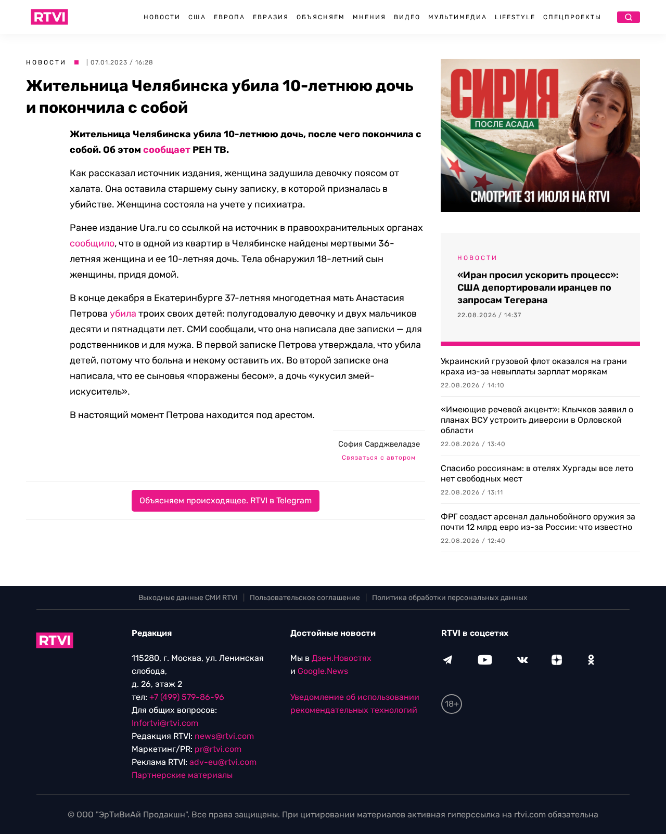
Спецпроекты (572, 17)
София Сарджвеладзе (379, 444)
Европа (229, 17)
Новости (162, 17)
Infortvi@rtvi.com (165, 723)
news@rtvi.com (224, 736)
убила (123, 313)
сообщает (166, 149)
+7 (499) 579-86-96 (186, 697)
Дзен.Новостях (342, 658)
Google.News (323, 671)
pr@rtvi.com (218, 749)
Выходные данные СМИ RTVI (188, 597)
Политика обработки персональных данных (450, 597)
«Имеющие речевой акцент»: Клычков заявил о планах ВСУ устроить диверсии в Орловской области (537, 420)
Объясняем (321, 17)
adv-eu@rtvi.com (223, 762)
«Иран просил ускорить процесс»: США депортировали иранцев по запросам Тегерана (538, 287)
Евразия (271, 17)
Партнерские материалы (182, 775)
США (197, 17)
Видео (407, 17)
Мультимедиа (457, 17)
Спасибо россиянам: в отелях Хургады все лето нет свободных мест (537, 473)
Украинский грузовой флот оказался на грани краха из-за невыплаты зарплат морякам (534, 366)
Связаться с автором (379, 457)
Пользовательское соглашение (305, 597)
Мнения (369, 17)
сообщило (92, 243)
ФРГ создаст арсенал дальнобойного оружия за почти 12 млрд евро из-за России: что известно (538, 522)
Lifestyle (515, 17)
